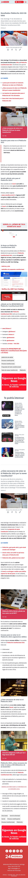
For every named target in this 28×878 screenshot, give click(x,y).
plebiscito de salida (7, 357)
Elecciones (5, 816)
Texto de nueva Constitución (10, 370)
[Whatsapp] (8, 49)
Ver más (4, 136)
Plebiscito (23, 370)
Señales (20, 2)
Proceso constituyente (8, 360)
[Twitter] (16, 49)
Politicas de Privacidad (14, 870)
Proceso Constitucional (8, 364)
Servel (3, 819)
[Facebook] (12, 49)
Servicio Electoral (15, 816)
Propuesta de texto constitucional (11, 367)
